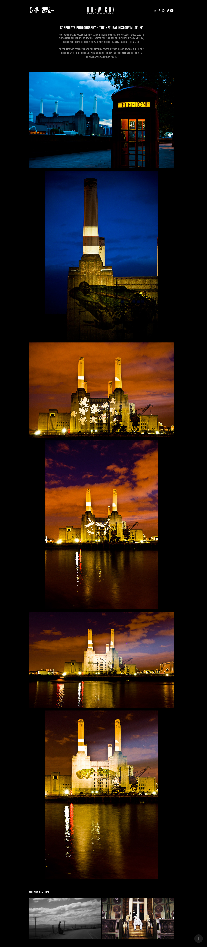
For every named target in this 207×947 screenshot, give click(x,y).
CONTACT (48, 12)
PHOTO (45, 8)
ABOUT (34, 12)
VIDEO (34, 8)
